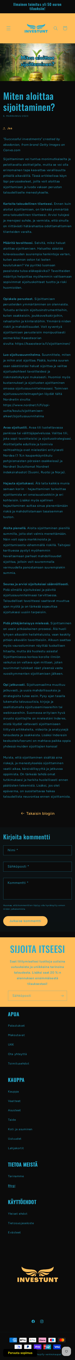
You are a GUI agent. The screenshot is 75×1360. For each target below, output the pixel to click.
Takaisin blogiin (40, 813)
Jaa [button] (9, 128)
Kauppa (13, 1091)
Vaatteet (14, 1101)
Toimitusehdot (18, 1063)
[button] (8, 28)
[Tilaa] (62, 996)
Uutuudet (15, 1138)
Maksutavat (16, 1035)
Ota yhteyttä (17, 1054)
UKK (11, 1044)
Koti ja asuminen (20, 1129)
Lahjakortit (16, 1148)
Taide (12, 1120)
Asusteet (14, 1110)
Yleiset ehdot (17, 1213)
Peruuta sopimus (20, 1353)
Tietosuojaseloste (21, 1223)
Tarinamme (16, 1176)
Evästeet (14, 1232)
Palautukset (16, 1025)
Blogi (11, 1185)
